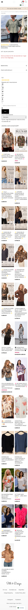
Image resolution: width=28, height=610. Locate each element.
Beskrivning (4, 65)
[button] (2, 8)
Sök (5, 111)
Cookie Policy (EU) (20, 593)
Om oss (5, 589)
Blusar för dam (11, 11)
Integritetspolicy (8, 593)
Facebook (18, 599)
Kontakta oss (12, 589)
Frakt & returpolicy (6, 70)
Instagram (10, 599)
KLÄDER (5, 11)
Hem (2, 11)
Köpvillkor (21, 589)
